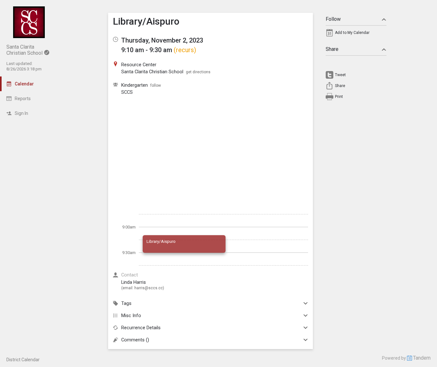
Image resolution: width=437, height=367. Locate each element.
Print (339, 96)
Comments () (135, 340)
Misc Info (131, 315)
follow (155, 85)
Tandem (422, 358)
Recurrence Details (141, 328)
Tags (126, 303)
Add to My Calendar (352, 32)
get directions (198, 72)
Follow (333, 19)
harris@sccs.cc (148, 288)
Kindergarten (134, 85)
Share (332, 49)
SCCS (127, 92)
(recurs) (185, 50)
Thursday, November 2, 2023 (162, 40)
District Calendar (23, 359)
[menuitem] (356, 34)
